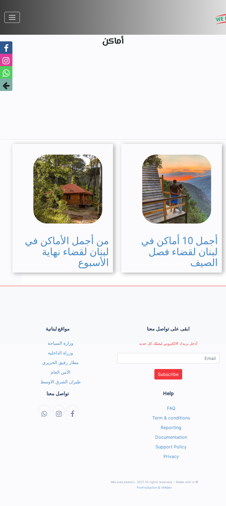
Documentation (171, 437)
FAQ (171, 408)
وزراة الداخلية (60, 353)
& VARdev (165, 487)
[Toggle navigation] (12, 17)
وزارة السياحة (60, 343)
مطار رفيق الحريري (60, 362)
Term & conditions (171, 418)
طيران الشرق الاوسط (61, 381)
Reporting (171, 427)
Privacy (171, 456)
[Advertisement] (113, 96)
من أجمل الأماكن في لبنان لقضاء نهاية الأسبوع (67, 251)
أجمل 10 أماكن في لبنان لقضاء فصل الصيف (179, 251)
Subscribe (168, 374)
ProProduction (147, 487)
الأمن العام (60, 372)
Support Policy (171, 447)
